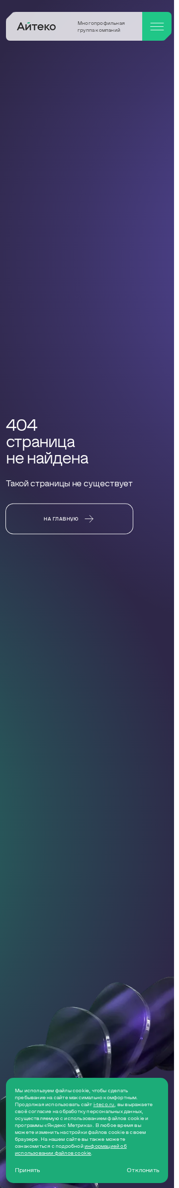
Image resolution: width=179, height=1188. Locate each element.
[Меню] (157, 26)
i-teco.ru (104, 1104)
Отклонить (143, 1170)
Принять (27, 1170)
